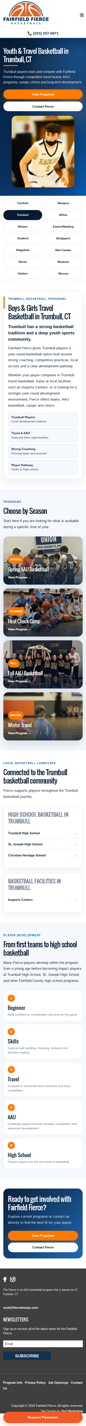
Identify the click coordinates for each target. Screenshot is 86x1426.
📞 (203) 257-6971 (43, 33)
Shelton (23, 273)
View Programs (43, 94)
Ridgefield (22, 250)
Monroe (63, 273)
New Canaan (63, 250)
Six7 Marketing (72, 1411)
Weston (23, 226)
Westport (63, 203)
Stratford (22, 238)
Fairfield (23, 203)
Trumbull (23, 215)
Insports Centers (20, 899)
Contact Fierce (43, 106)
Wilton (63, 215)
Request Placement (43, 1417)
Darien (23, 261)
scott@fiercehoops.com (20, 1307)
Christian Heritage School (27, 855)
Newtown (63, 261)
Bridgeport (63, 238)
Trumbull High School (24, 833)
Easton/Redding (63, 226)
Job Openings (58, 1382)
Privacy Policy (35, 1382)
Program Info (12, 1382)
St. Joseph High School (25, 844)
